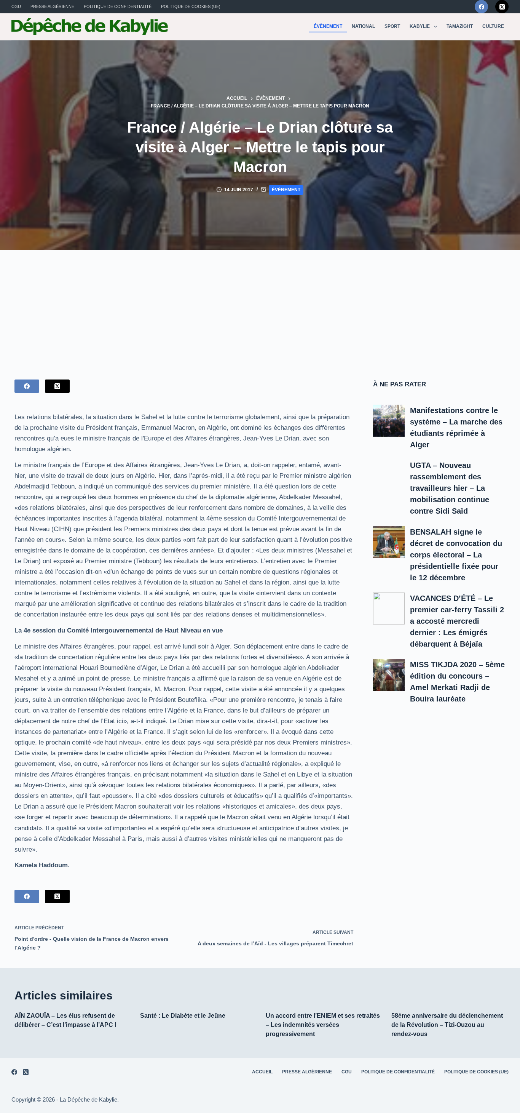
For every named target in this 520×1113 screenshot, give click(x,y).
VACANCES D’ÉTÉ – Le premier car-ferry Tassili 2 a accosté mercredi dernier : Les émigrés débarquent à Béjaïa (457, 621)
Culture (493, 26)
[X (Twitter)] (502, 6)
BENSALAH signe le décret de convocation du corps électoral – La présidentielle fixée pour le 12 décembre (456, 555)
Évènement (328, 26)
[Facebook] (481, 6)
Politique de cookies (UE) (190, 6)
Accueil (262, 1072)
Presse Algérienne (52, 6)
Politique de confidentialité (118, 6)
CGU (16, 6)
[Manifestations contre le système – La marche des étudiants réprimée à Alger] (389, 421)
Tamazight (460, 26)
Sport (392, 26)
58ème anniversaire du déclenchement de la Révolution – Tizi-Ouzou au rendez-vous (447, 1024)
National (363, 26)
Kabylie (420, 26)
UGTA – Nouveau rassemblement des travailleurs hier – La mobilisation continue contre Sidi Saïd (449, 488)
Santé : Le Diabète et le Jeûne (182, 1015)
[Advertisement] (260, 307)
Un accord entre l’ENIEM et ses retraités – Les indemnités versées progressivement (323, 1024)
